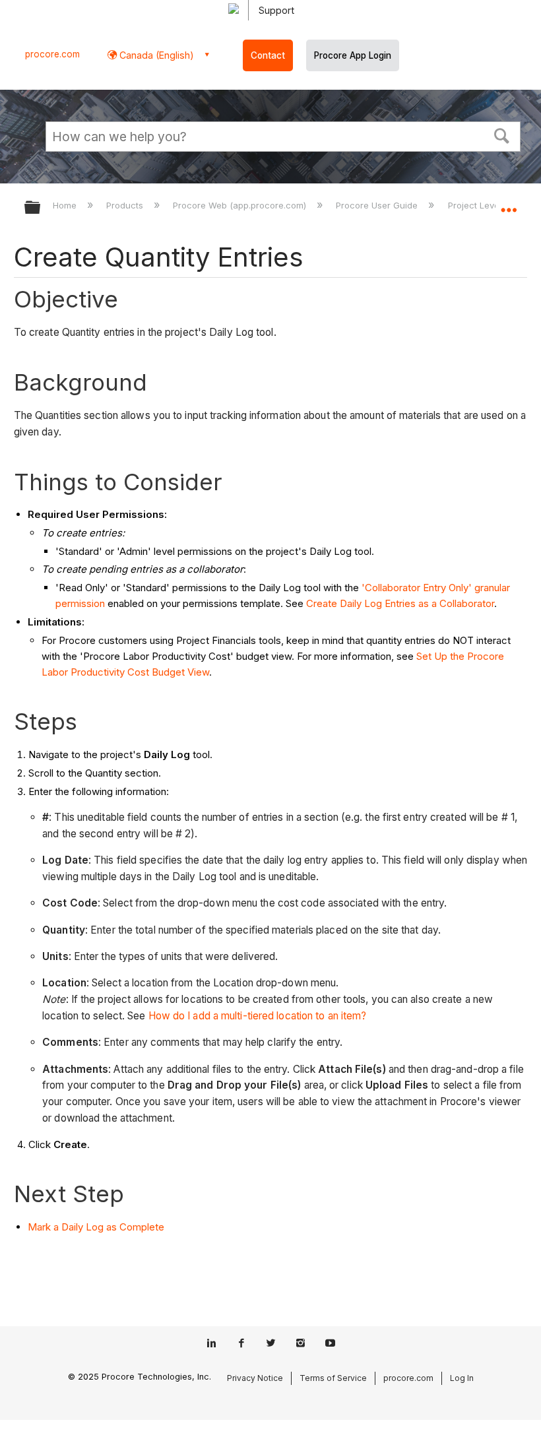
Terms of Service (333, 1378)
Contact (268, 55)
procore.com (52, 54)
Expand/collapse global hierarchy (41, 208)
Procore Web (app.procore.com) (241, 205)
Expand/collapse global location (509, 203)
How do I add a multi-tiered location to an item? (257, 1015)
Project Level (475, 205)
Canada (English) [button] (155, 55)
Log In (462, 1378)
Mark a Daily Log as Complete (96, 1227)
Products (126, 205)
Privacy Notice (255, 1378)
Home (66, 205)
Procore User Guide (378, 205)
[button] (502, 134)
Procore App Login (352, 55)
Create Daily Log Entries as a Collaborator (400, 603)
